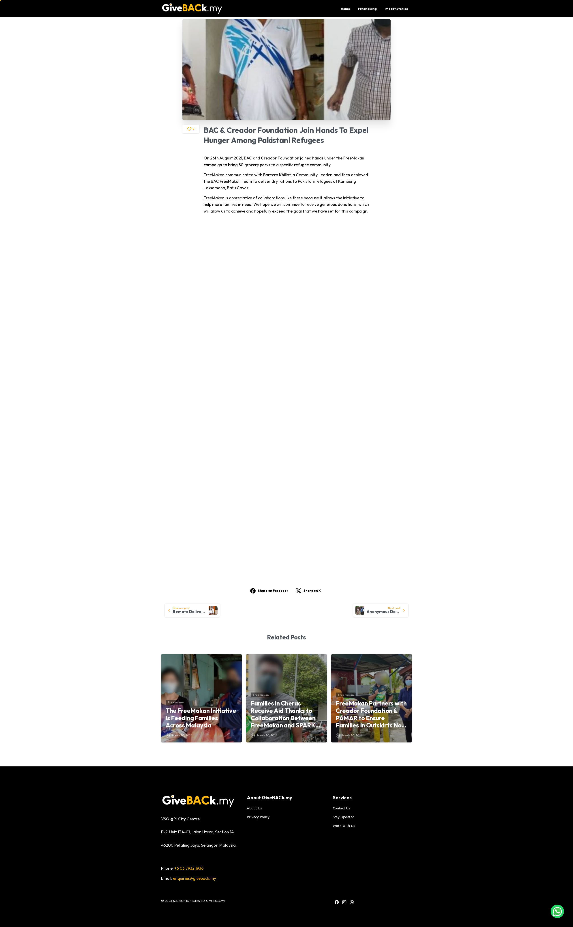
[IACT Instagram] (344, 902)
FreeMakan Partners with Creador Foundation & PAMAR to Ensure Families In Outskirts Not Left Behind (371, 714)
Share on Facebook (273, 591)
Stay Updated (344, 817)
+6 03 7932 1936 (188, 868)
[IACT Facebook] (336, 902)
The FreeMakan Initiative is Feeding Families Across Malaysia (201, 718)
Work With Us (344, 825)
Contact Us (341, 808)
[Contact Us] (557, 911)
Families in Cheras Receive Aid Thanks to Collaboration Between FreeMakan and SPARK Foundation (283, 714)
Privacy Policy (258, 817)
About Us (254, 808)
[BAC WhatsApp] (352, 902)
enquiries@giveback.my (194, 878)
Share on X (312, 591)
